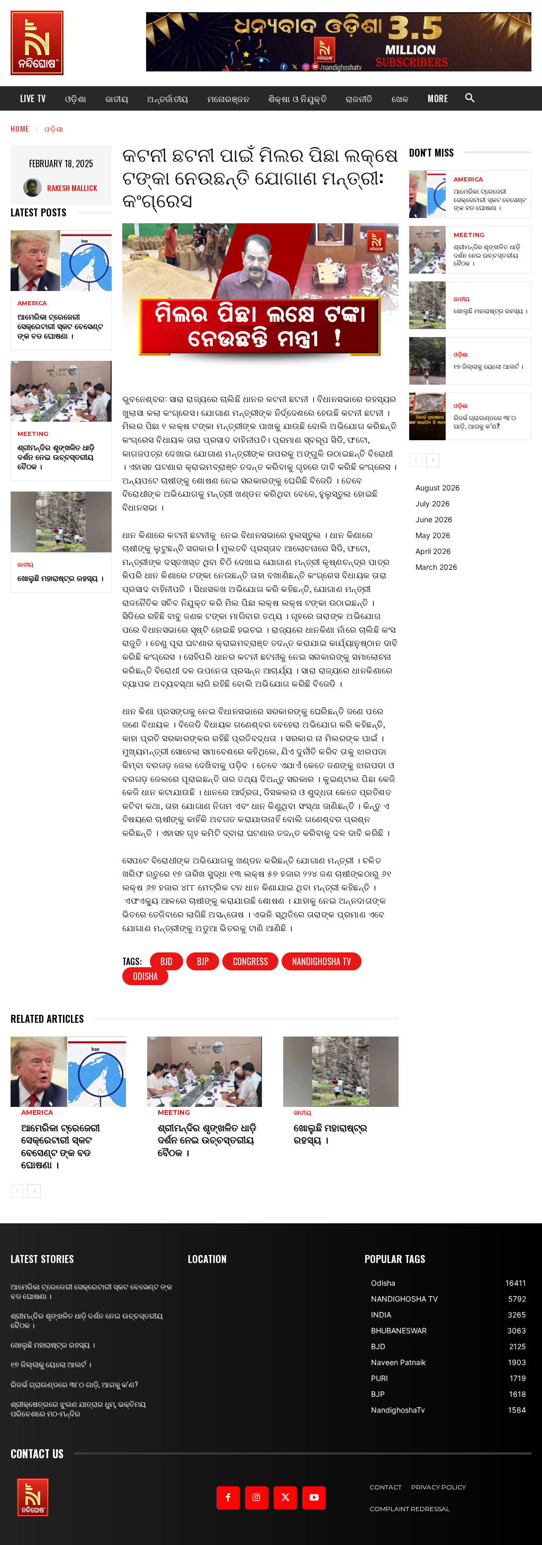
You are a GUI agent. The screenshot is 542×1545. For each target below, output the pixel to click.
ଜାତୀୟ (25, 565)
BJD (166, 961)
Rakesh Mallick (72, 187)
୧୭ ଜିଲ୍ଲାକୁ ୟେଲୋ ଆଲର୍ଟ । (488, 365)
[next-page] (34, 1191)
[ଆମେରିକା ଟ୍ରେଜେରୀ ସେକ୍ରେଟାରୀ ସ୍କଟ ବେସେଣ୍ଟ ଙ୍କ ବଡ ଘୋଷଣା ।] (61, 260)
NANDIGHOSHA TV (321, 961)
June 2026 (434, 519)
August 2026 (437, 487)
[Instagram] (256, 1498)
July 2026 (432, 503)
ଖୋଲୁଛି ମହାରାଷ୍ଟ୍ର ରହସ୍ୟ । (60, 577)
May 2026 (432, 535)
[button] (470, 98)
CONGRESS (250, 961)
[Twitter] (285, 1498)
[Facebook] (228, 1498)
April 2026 (433, 551)
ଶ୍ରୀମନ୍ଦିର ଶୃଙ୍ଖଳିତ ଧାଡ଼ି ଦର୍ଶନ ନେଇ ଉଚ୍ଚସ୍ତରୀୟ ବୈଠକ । (55, 456)
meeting (32, 434)
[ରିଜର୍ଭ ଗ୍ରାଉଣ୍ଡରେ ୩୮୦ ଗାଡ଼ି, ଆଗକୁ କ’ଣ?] (427, 416)
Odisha (145, 976)
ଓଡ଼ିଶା (54, 128)
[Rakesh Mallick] (35, 187)
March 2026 (436, 566)
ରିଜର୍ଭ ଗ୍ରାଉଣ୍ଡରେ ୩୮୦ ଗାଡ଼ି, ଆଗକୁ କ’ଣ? (485, 421)
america (32, 303)
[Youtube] (314, 1498)
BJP (203, 961)
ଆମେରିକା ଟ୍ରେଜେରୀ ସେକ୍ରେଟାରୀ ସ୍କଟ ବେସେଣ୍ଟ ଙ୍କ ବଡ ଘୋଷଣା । (60, 326)
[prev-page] (17, 1191)
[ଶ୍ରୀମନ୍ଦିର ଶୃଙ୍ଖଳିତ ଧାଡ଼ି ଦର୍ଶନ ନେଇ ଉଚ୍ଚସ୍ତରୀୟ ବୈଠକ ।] (61, 391)
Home (20, 128)
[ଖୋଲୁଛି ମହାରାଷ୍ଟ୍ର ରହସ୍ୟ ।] (61, 522)
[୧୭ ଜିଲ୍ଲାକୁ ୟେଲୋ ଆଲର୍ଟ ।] (427, 361)
